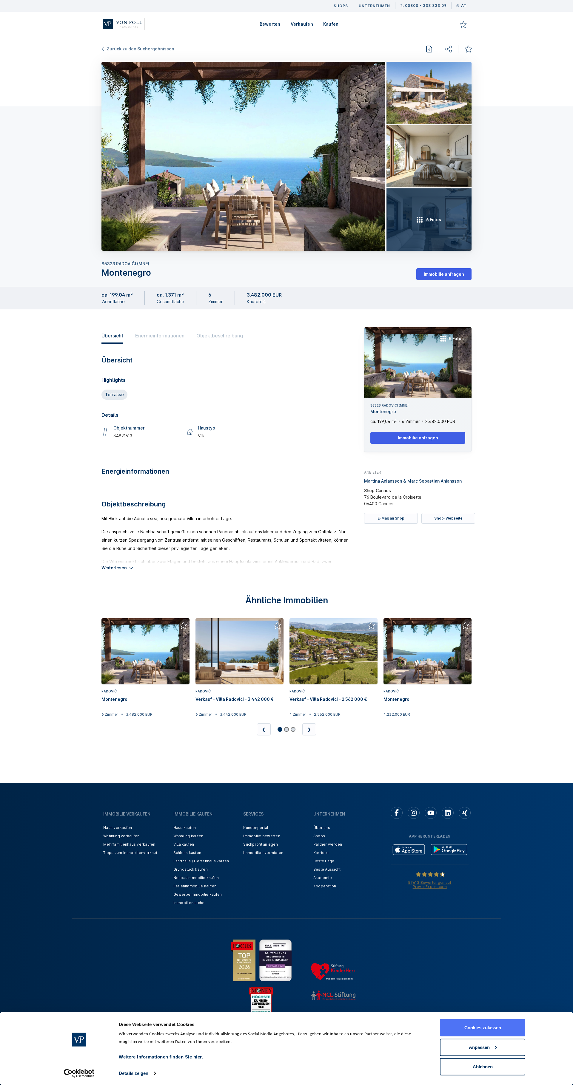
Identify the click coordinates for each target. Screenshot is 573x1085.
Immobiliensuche (189, 902)
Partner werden (327, 844)
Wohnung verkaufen (121, 836)
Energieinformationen (159, 336)
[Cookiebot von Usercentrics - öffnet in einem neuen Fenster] (79, 1073)
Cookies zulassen (482, 1027)
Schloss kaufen (187, 852)
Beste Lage (324, 861)
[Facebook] (397, 813)
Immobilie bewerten (261, 836)
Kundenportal (255, 827)
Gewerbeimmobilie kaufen (197, 894)
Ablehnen (483, 1066)
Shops (319, 836)
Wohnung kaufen (188, 836)
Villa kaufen (183, 844)
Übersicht (112, 336)
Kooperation (324, 886)
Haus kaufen (184, 827)
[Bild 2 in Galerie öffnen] (429, 93)
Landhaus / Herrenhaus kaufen (201, 861)
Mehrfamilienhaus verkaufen (129, 844)
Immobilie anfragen (444, 274)
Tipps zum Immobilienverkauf (130, 852)
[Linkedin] (448, 813)
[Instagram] (414, 813)
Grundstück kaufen (190, 869)
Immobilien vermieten (263, 852)
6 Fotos (456, 338)
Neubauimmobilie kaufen (196, 877)
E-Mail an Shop (391, 518)
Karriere (321, 852)
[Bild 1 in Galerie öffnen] (243, 156)
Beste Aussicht (327, 869)
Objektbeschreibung (219, 336)
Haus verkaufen (117, 827)
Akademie (322, 877)
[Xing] (465, 813)
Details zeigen (133, 1073)
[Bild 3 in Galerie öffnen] (429, 156)
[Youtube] (431, 813)
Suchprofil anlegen (260, 844)
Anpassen (479, 1047)
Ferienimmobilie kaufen (195, 886)
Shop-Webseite (448, 518)
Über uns (321, 827)
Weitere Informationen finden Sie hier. (161, 1056)
